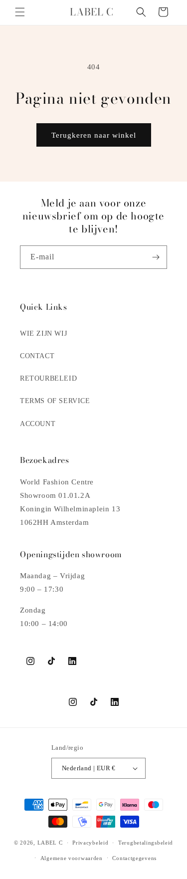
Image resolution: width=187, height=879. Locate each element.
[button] (20, 12)
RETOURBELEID (48, 378)
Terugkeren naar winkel (93, 135)
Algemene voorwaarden (71, 858)
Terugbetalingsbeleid (145, 843)
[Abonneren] (156, 257)
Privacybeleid (90, 843)
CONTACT (37, 356)
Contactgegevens (134, 858)
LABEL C (50, 843)
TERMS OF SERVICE (55, 401)
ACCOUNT (37, 424)
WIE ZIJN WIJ (43, 333)
